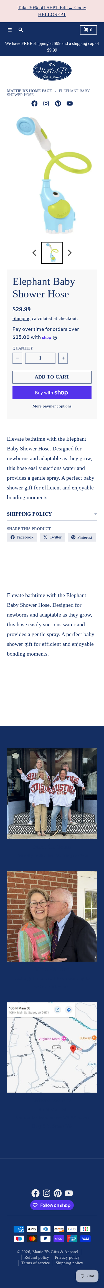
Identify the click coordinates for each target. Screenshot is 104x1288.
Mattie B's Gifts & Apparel (55, 1252)
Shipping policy (69, 1263)
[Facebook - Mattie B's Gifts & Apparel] (34, 103)
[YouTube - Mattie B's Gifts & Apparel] (69, 103)
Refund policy (36, 1257)
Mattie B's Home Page (29, 91)
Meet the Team (52, 846)
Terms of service (35, 1263)
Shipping (21, 318)
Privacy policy (67, 1257)
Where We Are (52, 1100)
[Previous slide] (35, 253)
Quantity (22, 348)
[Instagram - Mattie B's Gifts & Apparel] (46, 103)
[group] (52, 253)
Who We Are (52, 969)
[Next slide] (69, 253)
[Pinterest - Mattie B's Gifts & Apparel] (58, 103)
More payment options (52, 406)
